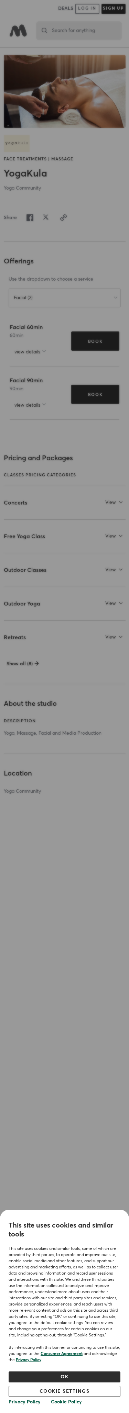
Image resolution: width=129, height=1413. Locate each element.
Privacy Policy (28, 1360)
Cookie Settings (65, 1391)
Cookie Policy (66, 1402)
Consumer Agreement (62, 1354)
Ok (64, 1377)
